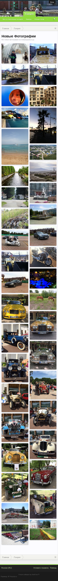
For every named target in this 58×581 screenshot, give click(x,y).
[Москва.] (15, 53)
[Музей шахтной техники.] (15, 261)
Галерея (29, 14)
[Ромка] (15, 75)
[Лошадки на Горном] (43, 300)
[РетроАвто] (15, 308)
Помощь (53, 568)
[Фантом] (43, 257)
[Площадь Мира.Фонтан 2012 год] (43, 193)
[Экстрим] (15, 147)
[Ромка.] (43, 53)
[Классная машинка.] (15, 283)
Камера (28, 19)
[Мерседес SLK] (43, 236)
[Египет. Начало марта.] (43, 278)
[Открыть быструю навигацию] (55, 28)
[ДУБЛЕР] (15, 176)
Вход (52, 2)
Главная (6, 14)
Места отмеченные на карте (13, 19)
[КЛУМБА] (15, 534)
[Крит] (15, 118)
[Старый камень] (15, 219)
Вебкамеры (43, 14)
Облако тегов (39, 19)
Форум (17, 14)
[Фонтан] (15, 513)
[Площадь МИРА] (43, 530)
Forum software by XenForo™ (29, 574)
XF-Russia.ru (12, 576)
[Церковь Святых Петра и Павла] (43, 172)
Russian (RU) (6, 568)
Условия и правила (41, 568)
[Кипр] (43, 125)
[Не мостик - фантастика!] (15, 240)
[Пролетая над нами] (43, 152)
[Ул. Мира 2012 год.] (15, 197)
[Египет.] (43, 96)
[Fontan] (43, 214)
